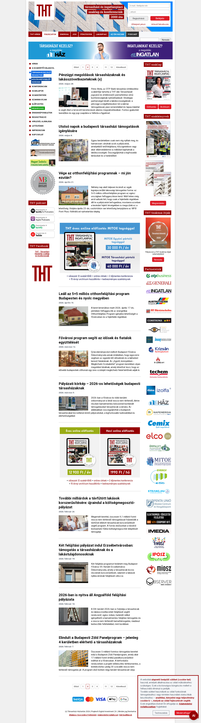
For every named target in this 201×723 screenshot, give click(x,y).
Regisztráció (138, 18)
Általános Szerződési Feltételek (82, 715)
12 (112, 67)
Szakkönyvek (39, 95)
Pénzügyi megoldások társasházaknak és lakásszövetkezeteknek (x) (92, 77)
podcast (132, 34)
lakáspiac (101, 34)
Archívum (164, 107)
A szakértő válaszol (43, 68)
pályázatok (50, 34)
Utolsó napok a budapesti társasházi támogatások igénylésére (99, 128)
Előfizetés (37, 104)
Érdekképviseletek (42, 112)
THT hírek (35, 34)
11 (106, 67)
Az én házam (117, 34)
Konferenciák (39, 86)
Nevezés (158, 260)
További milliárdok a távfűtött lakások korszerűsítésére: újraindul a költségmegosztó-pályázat (97, 502)
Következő (121, 67)
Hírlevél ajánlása (42, 121)
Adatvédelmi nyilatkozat (108, 715)
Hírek (35, 63)
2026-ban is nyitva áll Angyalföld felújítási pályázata (92, 597)
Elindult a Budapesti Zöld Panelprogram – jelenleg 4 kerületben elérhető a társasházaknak (98, 640)
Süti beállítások (125, 715)
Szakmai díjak (39, 99)
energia (64, 34)
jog (74, 34)
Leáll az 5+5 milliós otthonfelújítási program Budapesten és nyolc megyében (94, 296)
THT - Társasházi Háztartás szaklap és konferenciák (42, 254)
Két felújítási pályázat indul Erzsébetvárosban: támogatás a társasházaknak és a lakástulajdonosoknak (96, 549)
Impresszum (38, 130)
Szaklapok (38, 91)
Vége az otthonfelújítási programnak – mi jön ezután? (95, 175)
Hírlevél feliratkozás (160, 24)
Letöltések (38, 126)
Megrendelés (158, 203)
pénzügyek (86, 34)
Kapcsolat (37, 134)
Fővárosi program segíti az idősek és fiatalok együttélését (95, 340)
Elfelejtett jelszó (139, 24)
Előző (76, 67)
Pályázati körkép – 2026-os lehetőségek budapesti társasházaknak (99, 386)
